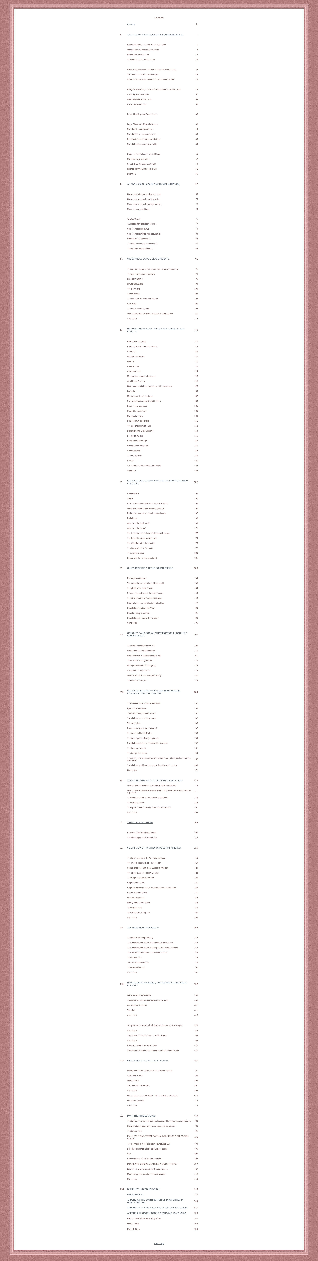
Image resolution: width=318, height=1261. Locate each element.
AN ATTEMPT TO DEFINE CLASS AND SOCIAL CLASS (155, 34)
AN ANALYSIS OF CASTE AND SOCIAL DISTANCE (153, 184)
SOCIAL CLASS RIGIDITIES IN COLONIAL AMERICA (154, 848)
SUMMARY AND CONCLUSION (143, 1189)
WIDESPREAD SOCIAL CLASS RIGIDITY (148, 259)
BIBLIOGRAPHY (135, 1194)
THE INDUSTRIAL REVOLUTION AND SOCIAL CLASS (154, 780)
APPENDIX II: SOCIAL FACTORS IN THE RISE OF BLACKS (157, 1207)
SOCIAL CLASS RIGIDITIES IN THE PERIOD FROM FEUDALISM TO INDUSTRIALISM (153, 691)
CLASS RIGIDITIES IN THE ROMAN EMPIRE (150, 568)
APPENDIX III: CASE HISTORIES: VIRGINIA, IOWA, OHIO (156, 1213)
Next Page (159, 1243)
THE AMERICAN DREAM (140, 822)
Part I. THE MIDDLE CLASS (141, 1116)
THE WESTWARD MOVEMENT (143, 927)
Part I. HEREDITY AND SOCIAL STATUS (147, 1060)
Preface (131, 24)
